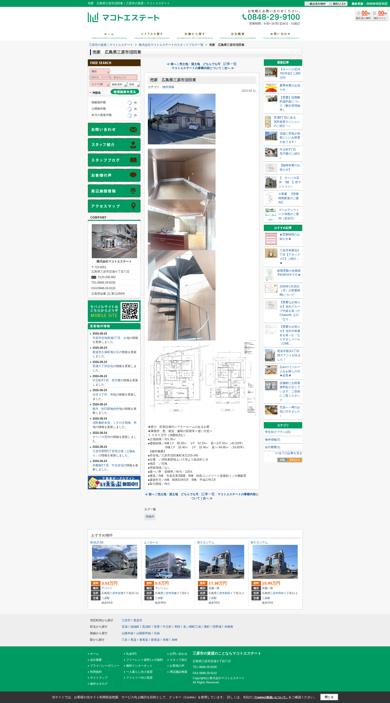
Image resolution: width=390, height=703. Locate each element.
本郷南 (228, 626)
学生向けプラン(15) (277, 432)
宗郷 (174, 593)
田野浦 (217, 626)
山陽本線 (127, 633)
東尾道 (143, 639)
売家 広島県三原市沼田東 (173, 80)
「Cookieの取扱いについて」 (270, 697)
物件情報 (168, 87)
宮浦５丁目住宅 (103, 366)
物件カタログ (99, 683)
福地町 (134, 626)
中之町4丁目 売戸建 (107, 380)
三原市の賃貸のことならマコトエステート (227, 653)
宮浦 (120, 593)
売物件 (150, 516)
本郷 (166, 639)
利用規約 (96, 671)
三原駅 (106, 598)
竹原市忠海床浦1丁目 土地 (111, 338)
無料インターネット (139, 665)
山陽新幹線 (143, 633)
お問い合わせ (178, 653)
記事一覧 (230, 64)
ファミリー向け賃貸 (139, 677)
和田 (227, 593)
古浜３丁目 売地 (104, 394)
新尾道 (155, 639)
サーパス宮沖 (101, 437)
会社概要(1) (272, 447)
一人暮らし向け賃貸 (139, 671)
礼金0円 (131, 653)
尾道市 (137, 620)
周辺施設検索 (178, 671)
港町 (207, 626)
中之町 (167, 626)
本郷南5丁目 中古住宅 (108, 465)
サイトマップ (99, 677)
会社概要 (96, 659)
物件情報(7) (272, 439)
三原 (125, 639)
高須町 (146, 626)
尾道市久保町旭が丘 (106, 352)
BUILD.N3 (96, 542)
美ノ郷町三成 (192, 626)
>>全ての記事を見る (288, 453)
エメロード (151, 542)
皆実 (157, 626)
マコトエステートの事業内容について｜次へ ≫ (203, 68)
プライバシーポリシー (104, 665)
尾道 (133, 639)
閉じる (329, 697)
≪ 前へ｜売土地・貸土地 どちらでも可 (194, 64)
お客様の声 (177, 665)
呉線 (157, 633)
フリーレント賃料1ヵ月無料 (144, 659)
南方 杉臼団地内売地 (107, 408)
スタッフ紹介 (178, 659)
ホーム (94, 653)
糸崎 (174, 639)
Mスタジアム (205, 542)
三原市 (114, 593)
